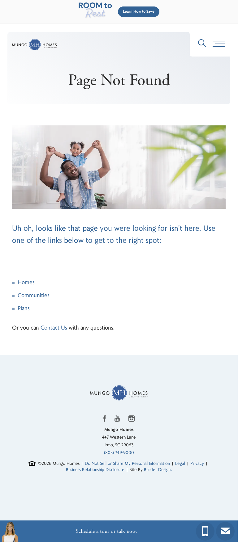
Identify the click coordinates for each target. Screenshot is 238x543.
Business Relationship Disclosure (95, 469)
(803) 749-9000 (119, 452)
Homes (26, 282)
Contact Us (54, 328)
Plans (24, 308)
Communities (34, 295)
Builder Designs (158, 469)
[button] (137, 11)
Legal (180, 463)
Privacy (197, 463)
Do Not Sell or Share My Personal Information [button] (127, 463)
